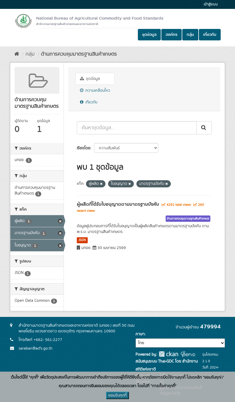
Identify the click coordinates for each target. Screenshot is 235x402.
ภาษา (140, 334)
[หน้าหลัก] (16, 54)
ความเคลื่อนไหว (97, 90)
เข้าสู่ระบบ (211, 4)
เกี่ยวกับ (209, 35)
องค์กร (171, 35)
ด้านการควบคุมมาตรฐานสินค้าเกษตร (79, 54)
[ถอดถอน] (101, 184)
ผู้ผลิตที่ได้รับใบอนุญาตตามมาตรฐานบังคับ (118, 204)
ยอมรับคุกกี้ (117, 395)
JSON (82, 240)
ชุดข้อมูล (149, 35)
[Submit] (204, 127)
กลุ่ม (190, 35)
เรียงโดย (83, 148)
